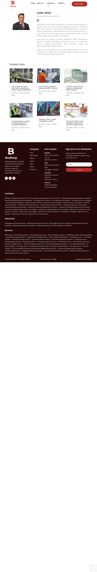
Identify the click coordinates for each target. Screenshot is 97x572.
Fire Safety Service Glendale (15, 203)
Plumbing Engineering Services (46, 242)
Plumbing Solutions (29, 242)
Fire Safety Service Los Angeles (81, 200)
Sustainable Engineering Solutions (62, 239)
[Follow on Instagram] (13, 178)
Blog (13, 95)
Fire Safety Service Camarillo (61, 200)
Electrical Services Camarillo (52, 203)
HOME (33, 3)
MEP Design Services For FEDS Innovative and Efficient (54, 225)
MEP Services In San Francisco (38, 214)
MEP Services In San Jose (20, 214)
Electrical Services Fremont (33, 203)
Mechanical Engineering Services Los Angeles (76, 198)
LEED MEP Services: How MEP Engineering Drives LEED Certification (21, 88)
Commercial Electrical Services (39, 246)
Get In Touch (79, 4)
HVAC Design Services (65, 242)
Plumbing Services (80, 239)
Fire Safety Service (22, 246)
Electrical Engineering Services (22, 248)
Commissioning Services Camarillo (51, 205)
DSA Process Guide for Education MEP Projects (48, 87)
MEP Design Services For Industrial (60, 223)
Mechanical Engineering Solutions (57, 244)
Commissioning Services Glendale (15, 207)
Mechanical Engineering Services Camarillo (46, 198)
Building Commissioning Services (32, 251)
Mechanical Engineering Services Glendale (18, 200)
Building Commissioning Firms (79, 251)
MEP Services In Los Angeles (28, 212)
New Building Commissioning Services (56, 251)
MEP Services (9, 235)
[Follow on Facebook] (6, 178)
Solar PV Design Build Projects (58, 237)
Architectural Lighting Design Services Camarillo (74, 207)
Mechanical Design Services (13, 244)
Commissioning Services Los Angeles (75, 205)
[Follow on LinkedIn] (10, 178)
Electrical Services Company (59, 246)
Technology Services (75, 237)
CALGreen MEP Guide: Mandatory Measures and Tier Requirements (75, 123)
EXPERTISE (50, 3)
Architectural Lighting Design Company (70, 248)
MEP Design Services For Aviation (15, 223)
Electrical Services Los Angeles (72, 203)
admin (16, 93)
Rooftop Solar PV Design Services (37, 237)
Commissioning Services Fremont (28, 205)
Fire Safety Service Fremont (42, 200)
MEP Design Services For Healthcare (24, 225)
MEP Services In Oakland (69, 212)
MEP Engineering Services (38, 235)
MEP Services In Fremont (78, 209)
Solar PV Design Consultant (56, 235)
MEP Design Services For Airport (37, 223)
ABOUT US (40, 3)
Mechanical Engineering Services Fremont (18, 198)
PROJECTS (61, 3)
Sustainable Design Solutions (41, 239)
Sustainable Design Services (21, 239)
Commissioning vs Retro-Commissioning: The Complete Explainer (21, 123)
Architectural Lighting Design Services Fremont (42, 207)
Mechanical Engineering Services (34, 244)
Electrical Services (75, 246)
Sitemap (53, 259)
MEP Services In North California (49, 212)
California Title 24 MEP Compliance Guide (47, 120)
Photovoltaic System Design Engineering (79, 235)
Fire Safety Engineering (77, 244)
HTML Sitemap (45, 259)
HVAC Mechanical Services (81, 242)
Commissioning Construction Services (17, 253)
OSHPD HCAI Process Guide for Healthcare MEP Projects (74, 88)
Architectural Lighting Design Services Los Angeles (21, 209)
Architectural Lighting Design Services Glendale (53, 209)
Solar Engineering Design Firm (15, 237)
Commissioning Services (12, 251)
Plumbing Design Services (13, 242)
